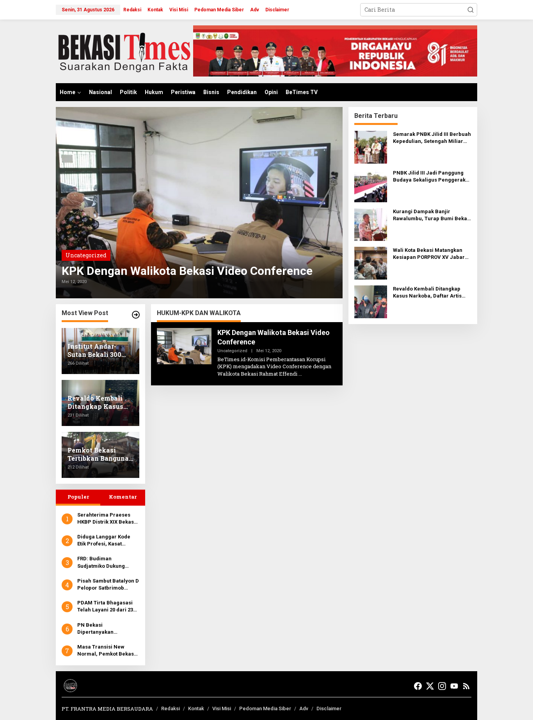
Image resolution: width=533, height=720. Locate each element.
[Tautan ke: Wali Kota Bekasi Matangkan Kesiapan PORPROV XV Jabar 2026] (370, 262)
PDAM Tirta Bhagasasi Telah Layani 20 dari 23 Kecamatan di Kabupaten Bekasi (108, 606)
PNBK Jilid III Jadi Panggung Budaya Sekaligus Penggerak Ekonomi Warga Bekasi (429, 177)
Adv (303, 708)
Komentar (123, 496)
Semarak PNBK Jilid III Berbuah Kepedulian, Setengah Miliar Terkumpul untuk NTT (432, 138)
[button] (470, 9)
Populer (78, 496)
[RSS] (466, 686)
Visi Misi (221, 708)
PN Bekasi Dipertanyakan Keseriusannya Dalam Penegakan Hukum (104, 629)
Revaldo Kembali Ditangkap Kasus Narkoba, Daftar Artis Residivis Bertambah (427, 292)
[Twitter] (430, 686)
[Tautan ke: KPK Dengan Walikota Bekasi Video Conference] (199, 202)
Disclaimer (328, 708)
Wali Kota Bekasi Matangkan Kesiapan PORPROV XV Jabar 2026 (429, 254)
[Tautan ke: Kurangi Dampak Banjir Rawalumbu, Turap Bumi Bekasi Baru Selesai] (370, 224)
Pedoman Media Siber (265, 708)
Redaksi (170, 708)
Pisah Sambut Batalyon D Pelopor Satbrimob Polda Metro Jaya (108, 585)
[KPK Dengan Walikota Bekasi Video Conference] (300, 374)
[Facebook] (418, 686)
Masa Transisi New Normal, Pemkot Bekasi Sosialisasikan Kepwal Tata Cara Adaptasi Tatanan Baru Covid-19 (106, 651)
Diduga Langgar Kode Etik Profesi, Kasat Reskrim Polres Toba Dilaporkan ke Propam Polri (105, 540)
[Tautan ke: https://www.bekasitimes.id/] (135, 314)
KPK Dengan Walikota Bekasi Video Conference (187, 271)
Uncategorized (86, 255)
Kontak (196, 708)
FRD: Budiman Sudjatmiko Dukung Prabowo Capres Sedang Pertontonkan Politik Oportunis (108, 562)
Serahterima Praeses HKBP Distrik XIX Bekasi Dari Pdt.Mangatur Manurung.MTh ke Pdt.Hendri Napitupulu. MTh (106, 519)
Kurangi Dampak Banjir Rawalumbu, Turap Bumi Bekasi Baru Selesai (432, 215)
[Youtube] (454, 686)
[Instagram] (442, 686)
